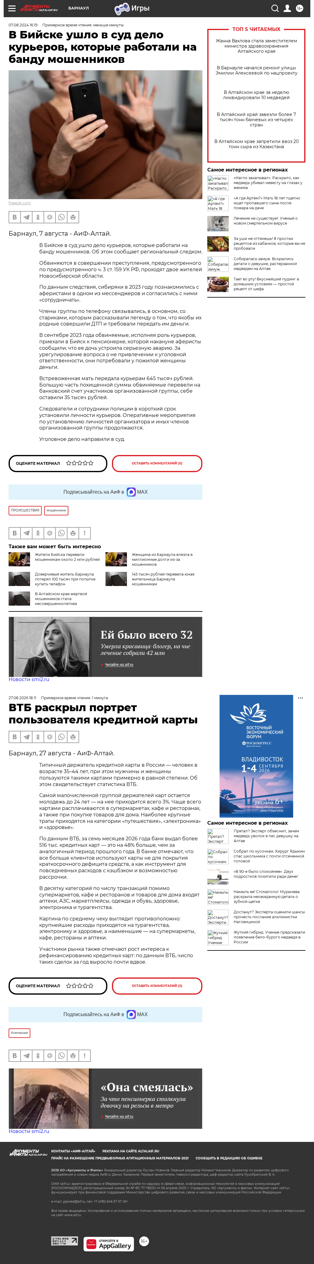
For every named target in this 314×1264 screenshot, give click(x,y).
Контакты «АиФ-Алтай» (73, 1151)
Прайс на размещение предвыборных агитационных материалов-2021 (120, 1158)
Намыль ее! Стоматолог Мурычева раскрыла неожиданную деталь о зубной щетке (267, 896)
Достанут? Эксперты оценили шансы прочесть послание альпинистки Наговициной (269, 917)
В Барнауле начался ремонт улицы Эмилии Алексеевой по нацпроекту (256, 70)
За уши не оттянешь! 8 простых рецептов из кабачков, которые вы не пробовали (269, 243)
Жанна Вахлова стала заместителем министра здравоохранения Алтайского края (256, 46)
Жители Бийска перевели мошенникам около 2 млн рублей (67, 557)
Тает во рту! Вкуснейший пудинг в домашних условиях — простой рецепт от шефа (266, 284)
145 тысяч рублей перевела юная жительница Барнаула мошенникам (163, 579)
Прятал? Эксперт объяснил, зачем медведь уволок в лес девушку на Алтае (266, 836)
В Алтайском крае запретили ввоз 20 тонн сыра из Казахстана (256, 144)
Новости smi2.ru (29, 679)
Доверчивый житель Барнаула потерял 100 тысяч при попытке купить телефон (65, 579)
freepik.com (20, 203)
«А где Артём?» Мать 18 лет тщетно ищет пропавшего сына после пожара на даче (267, 203)
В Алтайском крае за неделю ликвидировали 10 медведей (256, 95)
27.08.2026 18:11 (22, 698)
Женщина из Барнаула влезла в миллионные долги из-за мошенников (162, 559)
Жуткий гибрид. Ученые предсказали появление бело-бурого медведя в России (269, 937)
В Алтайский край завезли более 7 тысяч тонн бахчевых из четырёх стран (256, 120)
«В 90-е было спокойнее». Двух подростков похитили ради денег (266, 874)
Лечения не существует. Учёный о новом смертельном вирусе (266, 220)
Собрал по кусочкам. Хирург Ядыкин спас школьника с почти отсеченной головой (269, 856)
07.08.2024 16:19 (23, 25)
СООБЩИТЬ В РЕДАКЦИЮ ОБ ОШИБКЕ (229, 1158)
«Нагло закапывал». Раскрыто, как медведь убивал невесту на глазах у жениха (268, 182)
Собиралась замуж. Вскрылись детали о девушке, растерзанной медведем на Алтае (265, 263)
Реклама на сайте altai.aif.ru (130, 1151)
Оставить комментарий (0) (157, 463)
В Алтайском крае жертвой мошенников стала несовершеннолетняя (61, 599)
